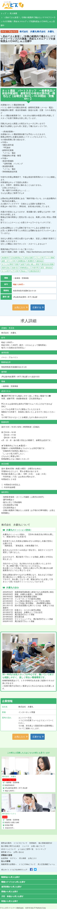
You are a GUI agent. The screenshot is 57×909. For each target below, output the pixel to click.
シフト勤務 (50, 257)
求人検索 (13, 13)
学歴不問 (35, 267)
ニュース (25, 846)
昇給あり (24, 271)
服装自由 (40, 261)
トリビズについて (20, 843)
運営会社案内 (6, 843)
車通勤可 (31, 261)
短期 (22, 264)
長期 (16, 264)
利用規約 (32, 843)
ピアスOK (14, 271)
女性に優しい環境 (32, 264)
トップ (3, 13)
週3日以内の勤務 (47, 264)
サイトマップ (41, 849)
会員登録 (4, 858)
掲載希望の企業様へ (9, 864)
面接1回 (15, 267)
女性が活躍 (29, 257)
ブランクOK (39, 257)
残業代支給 (6, 267)
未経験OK (5, 257)
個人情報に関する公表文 (10, 846)
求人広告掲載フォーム (46, 864)
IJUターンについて (8, 849)
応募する (37, 307)
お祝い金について (38, 846)
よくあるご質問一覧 (25, 849)
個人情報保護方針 (45, 843)
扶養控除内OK (34, 271)
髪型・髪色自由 (46, 267)
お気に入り (19, 307)
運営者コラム (6, 852)
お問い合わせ (19, 852)
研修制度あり (25, 267)
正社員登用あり (16, 257)
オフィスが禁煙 (7, 264)
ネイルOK (5, 271)
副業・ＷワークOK (8, 261)
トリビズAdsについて (27, 864)
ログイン (13, 858)
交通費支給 (21, 261)
